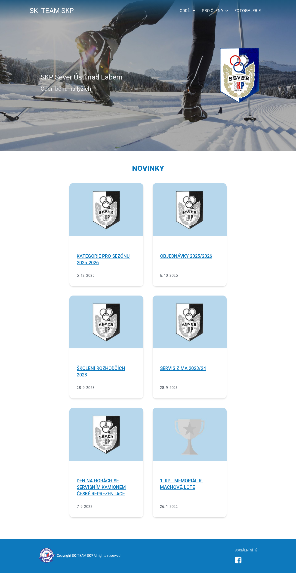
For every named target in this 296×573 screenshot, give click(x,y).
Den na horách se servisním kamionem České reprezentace (101, 487)
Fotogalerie (247, 10)
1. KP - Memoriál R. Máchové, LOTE (181, 484)
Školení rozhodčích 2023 (101, 372)
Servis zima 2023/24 (183, 368)
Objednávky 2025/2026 (186, 256)
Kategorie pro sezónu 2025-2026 (103, 259)
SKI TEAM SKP (52, 10)
